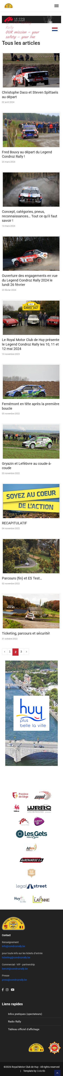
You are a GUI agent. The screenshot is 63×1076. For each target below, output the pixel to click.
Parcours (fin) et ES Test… (22, 578)
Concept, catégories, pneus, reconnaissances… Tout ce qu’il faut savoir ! (29, 216)
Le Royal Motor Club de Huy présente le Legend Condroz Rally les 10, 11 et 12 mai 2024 (30, 344)
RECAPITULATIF (14, 523)
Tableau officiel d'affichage (23, 1029)
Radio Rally (14, 1021)
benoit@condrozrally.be (15, 968)
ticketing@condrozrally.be (16, 957)
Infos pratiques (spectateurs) (25, 1014)
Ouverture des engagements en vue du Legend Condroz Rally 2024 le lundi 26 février (30, 280)
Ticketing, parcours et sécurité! (26, 633)
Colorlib (41, 1071)
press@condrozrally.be (14, 979)
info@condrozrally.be (13, 946)
